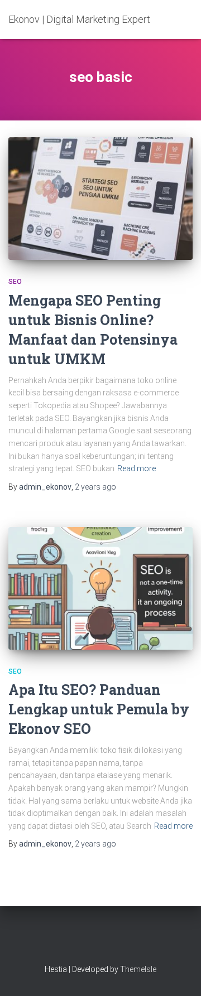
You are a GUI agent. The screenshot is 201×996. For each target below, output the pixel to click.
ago (95, 486)
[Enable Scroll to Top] (179, 974)
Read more (136, 468)
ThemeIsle (138, 969)
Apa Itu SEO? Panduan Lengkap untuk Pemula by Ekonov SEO (98, 709)
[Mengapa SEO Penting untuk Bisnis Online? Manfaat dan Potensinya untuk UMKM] (100, 198)
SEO (15, 282)
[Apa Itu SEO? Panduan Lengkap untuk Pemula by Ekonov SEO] (100, 588)
